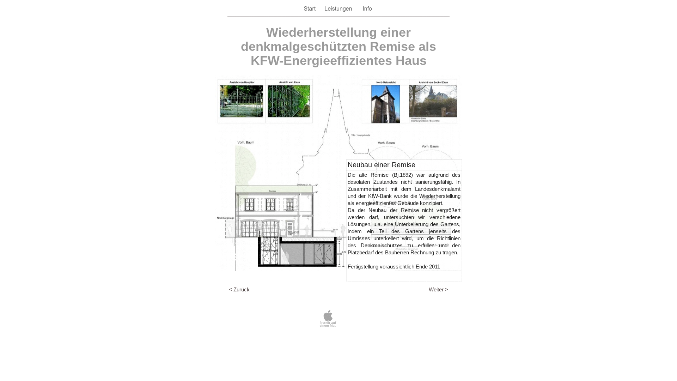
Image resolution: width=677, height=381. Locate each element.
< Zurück (239, 289)
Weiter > (438, 289)
